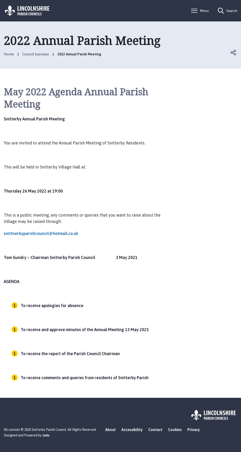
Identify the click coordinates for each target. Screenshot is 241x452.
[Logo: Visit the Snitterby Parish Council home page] (27, 11)
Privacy (193, 429)
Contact (155, 429)
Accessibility (132, 429)
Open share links (233, 52)
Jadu (45, 435)
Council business (35, 54)
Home (9, 54)
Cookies (175, 429)
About (110, 429)
